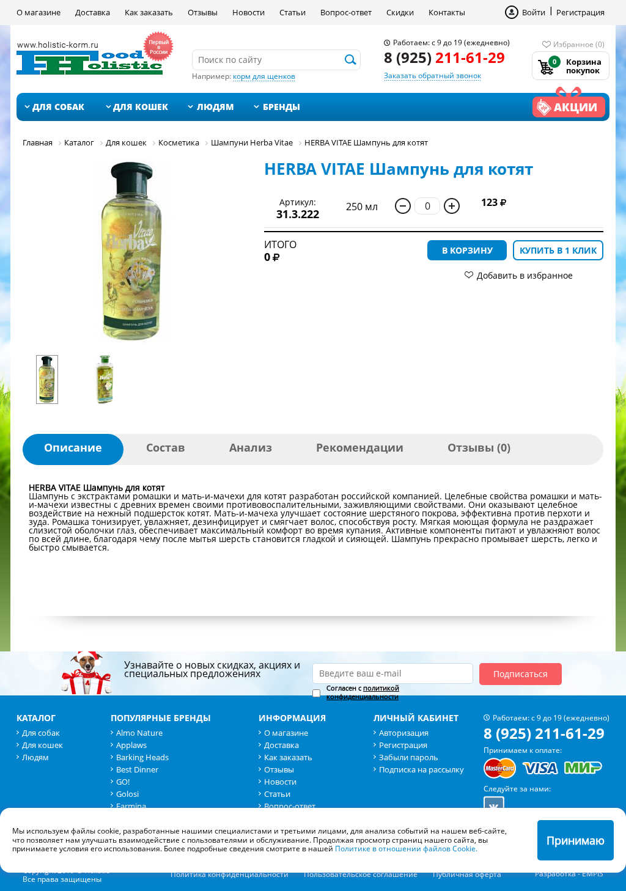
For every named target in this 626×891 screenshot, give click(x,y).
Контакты (447, 12)
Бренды (281, 106)
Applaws (131, 744)
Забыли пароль (408, 757)
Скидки (400, 12)
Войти (533, 12)
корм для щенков (264, 76)
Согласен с (362, 692)
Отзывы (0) (478, 447)
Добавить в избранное (525, 275)
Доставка (92, 12)
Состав (165, 447)
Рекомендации (359, 447)
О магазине (39, 12)
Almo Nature (139, 732)
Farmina (131, 806)
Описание (73, 447)
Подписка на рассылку (421, 769)
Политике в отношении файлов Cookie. (406, 848)
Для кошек (140, 106)
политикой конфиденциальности (362, 692)
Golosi (127, 793)
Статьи (292, 12)
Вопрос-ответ (346, 12)
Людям (215, 106)
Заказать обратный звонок (432, 75)
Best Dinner (137, 769)
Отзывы (203, 12)
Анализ (250, 447)
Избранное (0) (579, 44)
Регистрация (580, 12)
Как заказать (149, 12)
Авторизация (404, 732)
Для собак (58, 106)
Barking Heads (142, 757)
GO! (123, 781)
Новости (248, 12)
